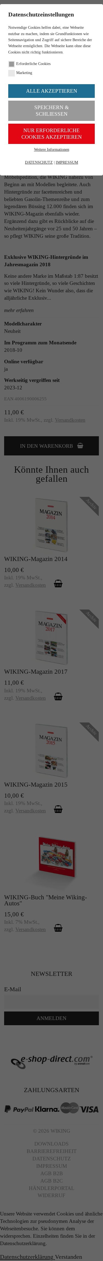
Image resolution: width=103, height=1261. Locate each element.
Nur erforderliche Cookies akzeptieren (51, 133)
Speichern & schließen (51, 110)
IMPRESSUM (67, 162)
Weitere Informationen (51, 150)
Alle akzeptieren (51, 91)
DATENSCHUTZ (39, 162)
